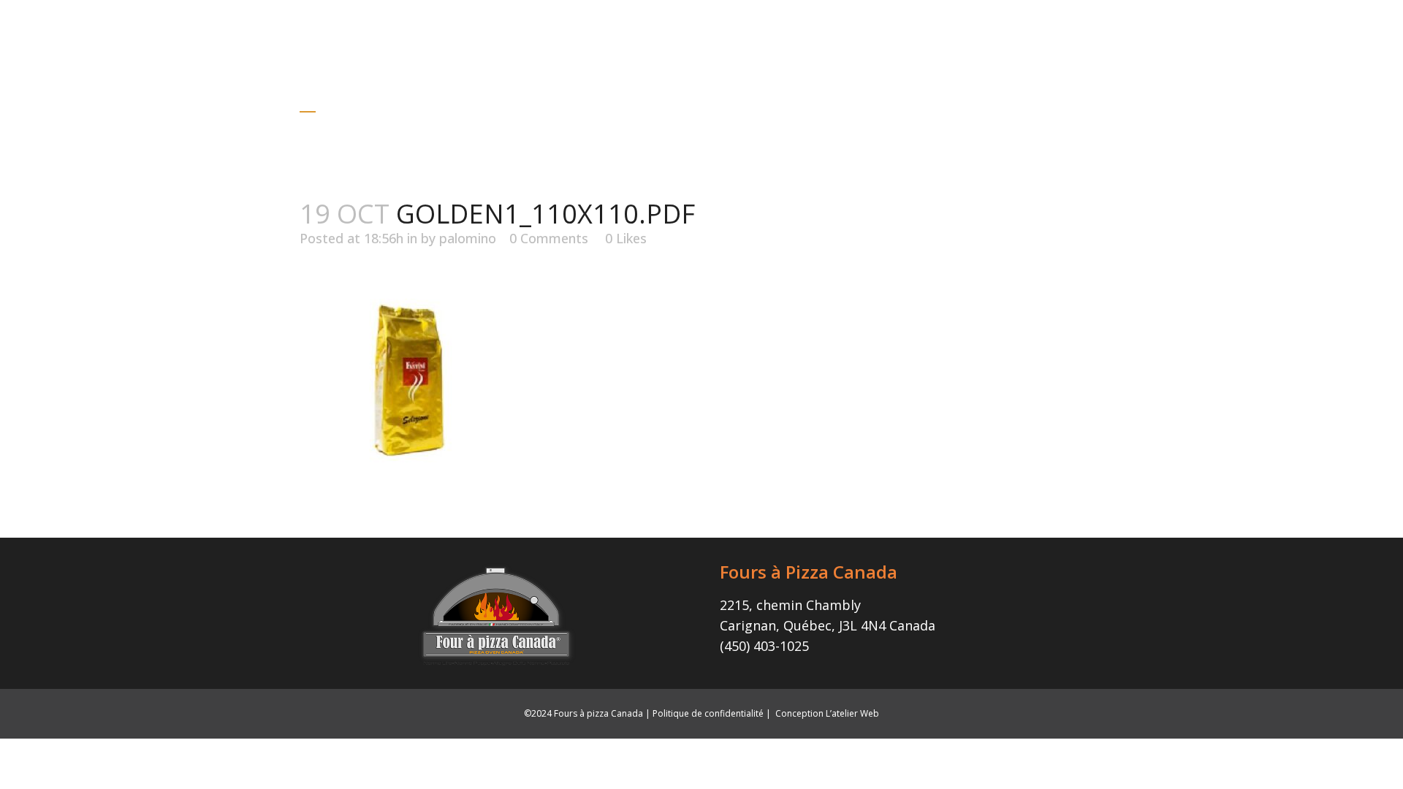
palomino (467, 238)
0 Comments (548, 238)
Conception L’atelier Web (827, 713)
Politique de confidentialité (708, 713)
